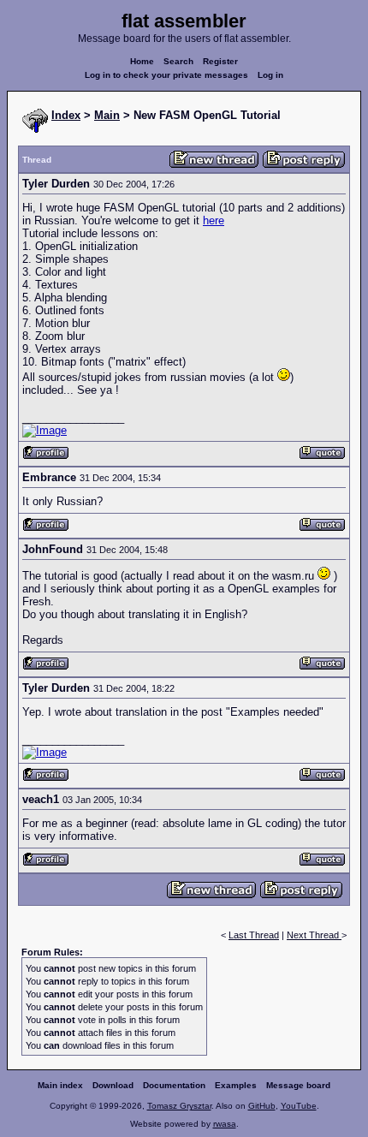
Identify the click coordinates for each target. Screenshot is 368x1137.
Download (113, 1085)
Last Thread (254, 935)
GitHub (262, 1105)
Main (107, 115)
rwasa (224, 1123)
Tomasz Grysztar (179, 1105)
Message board (298, 1085)
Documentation (174, 1085)
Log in (270, 75)
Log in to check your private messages (166, 75)
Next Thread (314, 935)
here (213, 220)
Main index (60, 1085)
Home (142, 61)
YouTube (299, 1105)
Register (220, 61)
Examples (236, 1085)
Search (178, 61)
